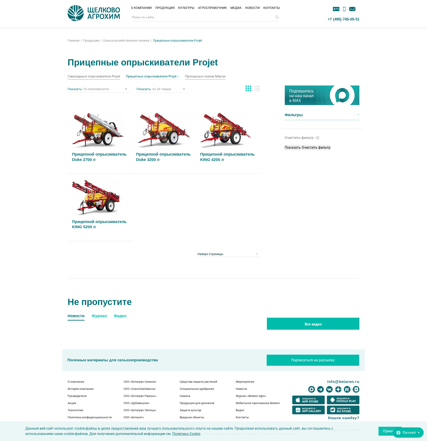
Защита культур (190, 410)
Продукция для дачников (197, 403)
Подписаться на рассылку (313, 360)
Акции (72, 403)
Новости (252, 8)
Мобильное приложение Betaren (258, 403)
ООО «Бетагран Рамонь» (140, 396)
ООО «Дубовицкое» (136, 403)
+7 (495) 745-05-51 (343, 19)
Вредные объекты (192, 417)
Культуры (186, 8)
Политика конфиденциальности (90, 417)
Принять (390, 431)
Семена (185, 396)
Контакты (271, 8)
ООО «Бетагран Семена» (140, 381)
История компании (81, 388)
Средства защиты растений (198, 381)
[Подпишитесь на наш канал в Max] (322, 95)
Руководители (77, 396)
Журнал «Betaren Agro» (251, 396)
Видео (240, 410)
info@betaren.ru (343, 381)
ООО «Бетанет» (134, 417)
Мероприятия (245, 381)
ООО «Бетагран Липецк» (140, 410)
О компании (141, 8)
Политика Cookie (186, 434)
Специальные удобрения (197, 388)
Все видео (313, 324)
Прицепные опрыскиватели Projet (151, 76)
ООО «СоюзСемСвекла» (140, 388)
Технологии (75, 410)
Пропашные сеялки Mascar (205, 76)
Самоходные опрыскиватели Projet (94, 76)
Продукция (165, 8)
